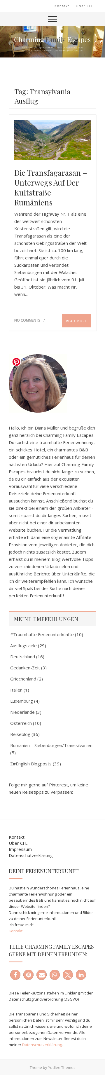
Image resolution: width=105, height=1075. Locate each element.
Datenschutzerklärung (31, 855)
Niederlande (22, 712)
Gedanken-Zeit (25, 668)
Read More (76, 321)
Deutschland (22, 656)
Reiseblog (20, 734)
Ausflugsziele (23, 645)
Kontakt (62, 6)
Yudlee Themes (62, 1067)
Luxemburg (21, 701)
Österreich (21, 723)
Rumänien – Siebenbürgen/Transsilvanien (51, 745)
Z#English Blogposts (31, 764)
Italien (16, 690)
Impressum (20, 849)
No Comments (27, 320)
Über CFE (84, 6)
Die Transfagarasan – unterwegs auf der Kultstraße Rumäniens (50, 187)
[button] (15, 975)
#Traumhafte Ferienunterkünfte (42, 634)
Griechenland (23, 679)
